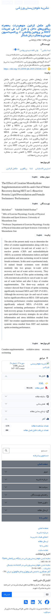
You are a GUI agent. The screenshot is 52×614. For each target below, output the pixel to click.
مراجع (42, 358)
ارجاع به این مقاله (37, 411)
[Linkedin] (33, 603)
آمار (43, 419)
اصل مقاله (35, 388)
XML (41, 383)
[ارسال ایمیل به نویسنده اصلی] (18, 49)
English (7, 2)
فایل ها (42, 376)
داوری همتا (43, 502)
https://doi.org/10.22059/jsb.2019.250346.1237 (25, 69)
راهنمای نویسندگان (39, 495)
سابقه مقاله (40, 396)
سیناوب (47, 612)
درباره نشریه (42, 479)
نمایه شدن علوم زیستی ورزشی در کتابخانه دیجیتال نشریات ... (28, 566)
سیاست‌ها (43, 487)
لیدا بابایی (46, 50)
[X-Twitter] (40, 603)
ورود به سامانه (31, 2)
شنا (31, 168)
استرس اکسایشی (42, 168)
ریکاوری (23, 168)
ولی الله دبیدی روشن (29, 50)
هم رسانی (40, 404)
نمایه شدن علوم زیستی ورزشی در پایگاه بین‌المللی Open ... (26, 560)
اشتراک (6, 594)
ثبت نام (19, 2)
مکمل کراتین (11, 168)
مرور (46, 472)
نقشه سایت (43, 550)
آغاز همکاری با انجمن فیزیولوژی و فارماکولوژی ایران (28, 571)
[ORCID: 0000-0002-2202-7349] (15, 49)
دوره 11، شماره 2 (17, 363)
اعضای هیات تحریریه (39, 537)
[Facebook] (47, 603)
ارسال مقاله (43, 510)
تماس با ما (43, 518)
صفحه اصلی (43, 464)
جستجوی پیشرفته (41, 455)
